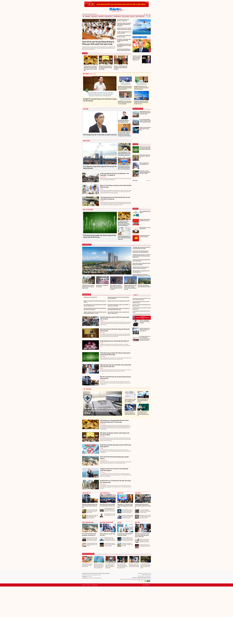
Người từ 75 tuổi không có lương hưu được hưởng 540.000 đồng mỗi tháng (144, 540)
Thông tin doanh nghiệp (88, 554)
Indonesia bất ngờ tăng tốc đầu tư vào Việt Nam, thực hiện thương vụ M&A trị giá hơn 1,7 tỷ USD (95, 313)
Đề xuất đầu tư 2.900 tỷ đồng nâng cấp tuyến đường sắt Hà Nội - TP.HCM (124, 40)
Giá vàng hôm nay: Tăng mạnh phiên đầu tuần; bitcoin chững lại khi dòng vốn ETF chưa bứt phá (123, 223)
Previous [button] (84, 29)
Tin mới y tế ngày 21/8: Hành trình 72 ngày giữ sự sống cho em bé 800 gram (130, 400)
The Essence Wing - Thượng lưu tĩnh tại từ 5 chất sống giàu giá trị (141, 271)
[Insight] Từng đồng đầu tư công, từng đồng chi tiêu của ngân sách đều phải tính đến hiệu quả (141, 88)
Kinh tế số (132, 16)
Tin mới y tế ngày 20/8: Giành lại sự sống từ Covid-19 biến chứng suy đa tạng (130, 413)
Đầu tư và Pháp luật (140, 16)
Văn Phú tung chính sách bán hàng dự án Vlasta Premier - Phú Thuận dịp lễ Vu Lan (140, 251)
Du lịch (119, 522)
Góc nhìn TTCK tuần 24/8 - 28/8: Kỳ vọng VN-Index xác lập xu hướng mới (124, 29)
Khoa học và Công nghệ (106, 522)
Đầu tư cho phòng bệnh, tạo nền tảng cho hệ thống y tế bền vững (142, 400)
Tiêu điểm (85, 53)
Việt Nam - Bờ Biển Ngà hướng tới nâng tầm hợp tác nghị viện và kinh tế (120, 68)
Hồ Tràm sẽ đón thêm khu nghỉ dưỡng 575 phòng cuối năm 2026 (127, 544)
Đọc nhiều (135, 144)
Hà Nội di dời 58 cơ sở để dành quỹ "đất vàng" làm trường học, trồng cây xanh (88, 287)
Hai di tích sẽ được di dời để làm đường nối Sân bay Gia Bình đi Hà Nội (92, 511)
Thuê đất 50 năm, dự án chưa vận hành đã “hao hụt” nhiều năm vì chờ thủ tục (141, 268)
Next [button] (114, 29)
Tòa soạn (88, 584)
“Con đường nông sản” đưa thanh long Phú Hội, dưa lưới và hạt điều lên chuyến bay (124, 154)
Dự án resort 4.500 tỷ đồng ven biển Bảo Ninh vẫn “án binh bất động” (141, 260)
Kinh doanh (101, 16)
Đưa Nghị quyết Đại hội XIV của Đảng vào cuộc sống (145, 220)
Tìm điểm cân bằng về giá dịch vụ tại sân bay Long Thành (124, 32)
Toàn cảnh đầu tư (108, 16)
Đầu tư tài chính (125, 16)
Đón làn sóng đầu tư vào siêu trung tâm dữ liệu (144, 163)
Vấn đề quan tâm (86, 294)
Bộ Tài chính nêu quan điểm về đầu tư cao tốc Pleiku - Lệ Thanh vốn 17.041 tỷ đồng (119, 305)
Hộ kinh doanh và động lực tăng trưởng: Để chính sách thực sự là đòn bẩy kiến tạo (124, 167)
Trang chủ (83, 584)
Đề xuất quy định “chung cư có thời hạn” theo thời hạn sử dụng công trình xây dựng (124, 134)
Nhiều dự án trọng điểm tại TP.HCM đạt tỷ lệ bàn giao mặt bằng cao (95, 301)
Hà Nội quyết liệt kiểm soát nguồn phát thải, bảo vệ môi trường (92, 544)
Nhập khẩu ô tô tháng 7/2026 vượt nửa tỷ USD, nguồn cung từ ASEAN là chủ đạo (145, 516)
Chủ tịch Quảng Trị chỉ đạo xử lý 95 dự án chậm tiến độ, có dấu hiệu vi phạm (145, 112)
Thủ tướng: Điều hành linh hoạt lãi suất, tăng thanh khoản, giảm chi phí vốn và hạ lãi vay (95, 309)
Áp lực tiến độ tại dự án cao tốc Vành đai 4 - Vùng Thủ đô (123, 20)
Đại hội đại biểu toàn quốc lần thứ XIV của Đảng (145, 236)
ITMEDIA (148, 584)
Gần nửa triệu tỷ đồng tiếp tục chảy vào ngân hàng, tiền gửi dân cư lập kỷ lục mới (118, 313)
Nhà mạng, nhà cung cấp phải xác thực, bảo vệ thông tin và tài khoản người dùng (127, 516)
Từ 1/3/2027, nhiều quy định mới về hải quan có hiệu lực (124, 36)
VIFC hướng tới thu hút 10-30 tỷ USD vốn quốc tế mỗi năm (100, 135)
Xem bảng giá (148, 180)
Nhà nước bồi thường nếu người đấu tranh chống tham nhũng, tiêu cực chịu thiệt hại (124, 24)
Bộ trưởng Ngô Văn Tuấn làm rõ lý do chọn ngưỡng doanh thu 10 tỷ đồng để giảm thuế (124, 45)
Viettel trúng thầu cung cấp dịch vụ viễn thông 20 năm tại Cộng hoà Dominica (110, 544)
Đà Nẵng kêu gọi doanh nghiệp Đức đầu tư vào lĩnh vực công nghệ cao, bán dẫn (109, 539)
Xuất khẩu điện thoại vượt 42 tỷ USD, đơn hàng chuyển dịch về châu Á (142, 506)
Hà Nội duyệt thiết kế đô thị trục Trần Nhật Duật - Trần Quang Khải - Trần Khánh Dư (109, 509)
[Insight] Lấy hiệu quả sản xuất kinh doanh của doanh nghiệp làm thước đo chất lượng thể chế (125, 88)
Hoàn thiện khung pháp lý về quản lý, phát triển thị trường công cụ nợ (124, 238)
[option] (99, 34)
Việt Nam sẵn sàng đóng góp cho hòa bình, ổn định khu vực (137, 57)
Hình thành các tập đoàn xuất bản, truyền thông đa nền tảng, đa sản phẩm (105, 68)
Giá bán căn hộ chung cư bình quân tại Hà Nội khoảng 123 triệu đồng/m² (141, 264)
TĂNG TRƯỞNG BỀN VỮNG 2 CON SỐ (145, 212)
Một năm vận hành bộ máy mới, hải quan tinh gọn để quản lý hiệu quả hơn (89, 506)
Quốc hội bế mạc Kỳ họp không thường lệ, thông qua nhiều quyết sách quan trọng (98, 43)
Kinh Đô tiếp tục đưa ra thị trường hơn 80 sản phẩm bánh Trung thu (87, 565)
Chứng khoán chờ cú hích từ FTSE (90, 297)
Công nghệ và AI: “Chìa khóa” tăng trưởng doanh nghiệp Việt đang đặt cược (125, 506)
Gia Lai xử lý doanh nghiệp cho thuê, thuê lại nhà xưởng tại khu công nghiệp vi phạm (145, 120)
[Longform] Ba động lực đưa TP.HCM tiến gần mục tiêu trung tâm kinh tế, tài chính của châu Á (141, 102)
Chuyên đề (135, 208)
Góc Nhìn (85, 109)
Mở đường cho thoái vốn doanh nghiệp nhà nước (123, 121)
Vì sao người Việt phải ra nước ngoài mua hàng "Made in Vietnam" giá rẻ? (144, 511)
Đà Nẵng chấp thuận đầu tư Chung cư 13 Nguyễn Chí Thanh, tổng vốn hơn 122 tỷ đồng (141, 275)
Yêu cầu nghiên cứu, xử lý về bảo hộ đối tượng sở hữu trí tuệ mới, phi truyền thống (127, 511)
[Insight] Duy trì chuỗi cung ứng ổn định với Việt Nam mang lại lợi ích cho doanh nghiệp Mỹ (124, 102)
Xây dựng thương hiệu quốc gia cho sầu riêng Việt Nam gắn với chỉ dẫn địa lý (118, 298)
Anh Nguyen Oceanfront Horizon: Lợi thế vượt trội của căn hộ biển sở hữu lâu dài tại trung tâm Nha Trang (141, 256)
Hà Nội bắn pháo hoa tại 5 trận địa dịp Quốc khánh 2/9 (114, 341)
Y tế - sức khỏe (87, 389)
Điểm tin (136, 294)
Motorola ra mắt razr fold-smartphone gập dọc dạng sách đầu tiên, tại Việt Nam (134, 565)
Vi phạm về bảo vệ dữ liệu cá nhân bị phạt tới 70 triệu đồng (145, 128)
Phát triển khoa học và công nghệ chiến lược (145, 228)
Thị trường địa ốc (117, 16)
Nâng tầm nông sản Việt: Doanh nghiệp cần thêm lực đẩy (119, 301)
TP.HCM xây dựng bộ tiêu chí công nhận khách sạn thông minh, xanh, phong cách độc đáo (127, 539)
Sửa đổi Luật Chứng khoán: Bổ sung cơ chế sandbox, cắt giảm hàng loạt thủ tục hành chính (118, 309)
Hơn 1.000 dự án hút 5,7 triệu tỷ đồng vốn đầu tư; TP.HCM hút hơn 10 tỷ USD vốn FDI (95, 305)
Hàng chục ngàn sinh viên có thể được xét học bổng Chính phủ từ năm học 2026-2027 (142, 535)
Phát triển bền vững (103, 460)
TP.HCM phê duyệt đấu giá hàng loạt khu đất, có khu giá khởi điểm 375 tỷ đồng (141, 248)
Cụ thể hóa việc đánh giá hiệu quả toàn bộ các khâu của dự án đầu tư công (123, 50)
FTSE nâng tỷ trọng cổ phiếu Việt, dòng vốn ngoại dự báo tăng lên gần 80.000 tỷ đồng (145, 148)
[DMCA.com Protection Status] (147, 581)
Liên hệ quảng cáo (95, 584)
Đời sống (101, 188)
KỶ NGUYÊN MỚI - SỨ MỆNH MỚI (139, 37)
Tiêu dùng (101, 320)
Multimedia (87, 16)
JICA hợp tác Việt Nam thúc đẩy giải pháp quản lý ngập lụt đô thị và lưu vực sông (92, 539)
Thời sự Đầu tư (94, 16)
